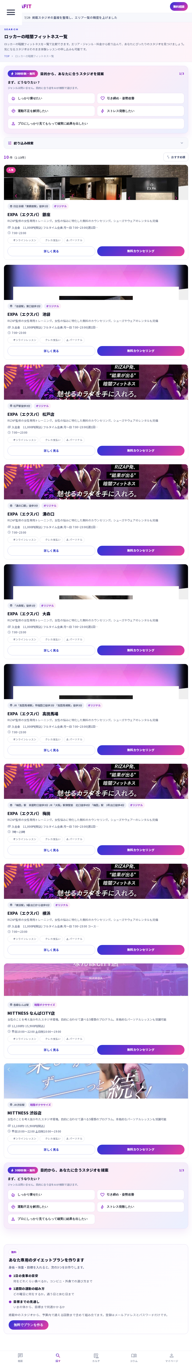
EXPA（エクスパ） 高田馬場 (32, 713)
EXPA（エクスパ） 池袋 (28, 314)
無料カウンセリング (141, 251)
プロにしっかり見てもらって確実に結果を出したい (49, 123)
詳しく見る (51, 251)
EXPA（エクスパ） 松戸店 (30, 414)
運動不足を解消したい (29, 111)
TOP (6, 56)
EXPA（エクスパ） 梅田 (28, 813)
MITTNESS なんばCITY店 (31, 1013)
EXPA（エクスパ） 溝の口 (30, 514)
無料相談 (179, 6)
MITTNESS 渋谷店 (24, 1113)
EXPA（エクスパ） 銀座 (28, 214)
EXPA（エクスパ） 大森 (28, 613)
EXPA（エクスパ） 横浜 (28, 913)
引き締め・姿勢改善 (117, 98)
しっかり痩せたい (26, 98)
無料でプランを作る (28, 1325)
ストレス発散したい (117, 111)
